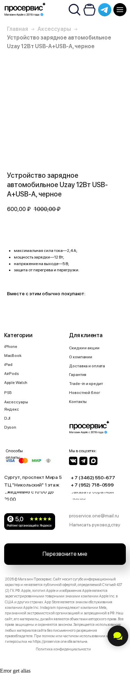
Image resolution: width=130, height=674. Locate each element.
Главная (17, 29)
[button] (100, 496)
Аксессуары (54, 29)
